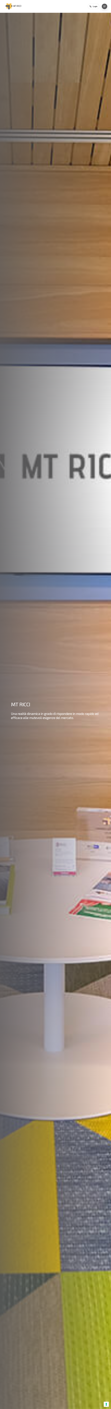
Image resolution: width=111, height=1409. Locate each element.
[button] (104, 6)
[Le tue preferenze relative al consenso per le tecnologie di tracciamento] (106, 1404)
